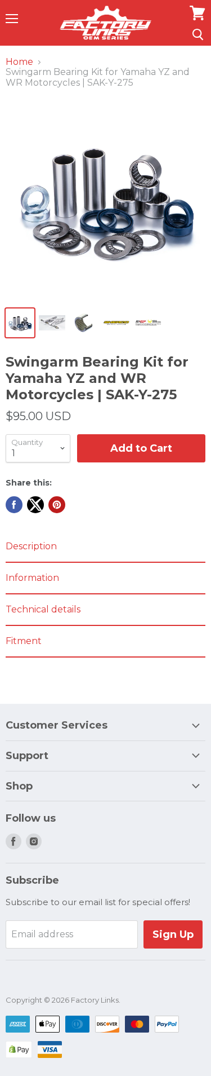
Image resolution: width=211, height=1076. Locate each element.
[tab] (105, 547)
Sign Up (173, 934)
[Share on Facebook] (14, 504)
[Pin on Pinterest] (56, 504)
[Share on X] (35, 504)
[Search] (198, 34)
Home (19, 62)
